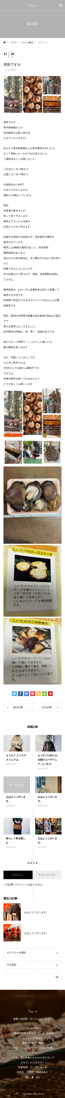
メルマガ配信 (9, 70)
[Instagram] (27, 1077)
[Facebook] (32, 1077)
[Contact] (38, 1077)
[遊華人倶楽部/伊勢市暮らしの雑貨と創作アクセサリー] (32, 5)
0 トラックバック (47, 875)
